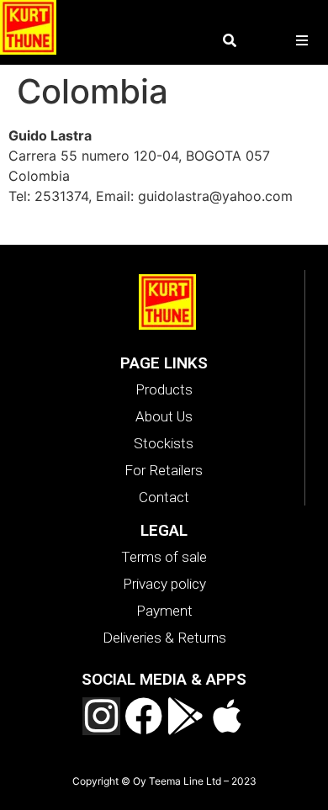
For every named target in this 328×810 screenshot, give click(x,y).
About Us (164, 416)
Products (164, 389)
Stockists (163, 443)
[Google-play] (185, 716)
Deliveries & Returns (164, 637)
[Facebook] (143, 716)
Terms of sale (164, 556)
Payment (164, 610)
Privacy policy (164, 583)
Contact (164, 497)
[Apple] (227, 716)
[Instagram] (101, 716)
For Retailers (163, 470)
